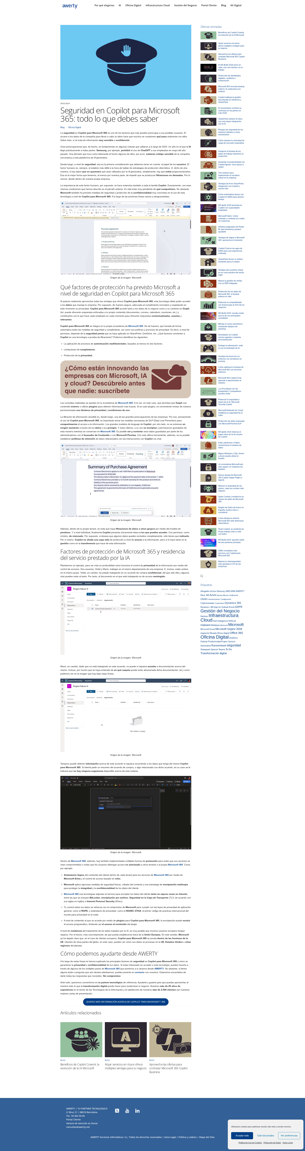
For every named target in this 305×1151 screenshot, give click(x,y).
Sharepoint (205, 649)
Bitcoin (225, 595)
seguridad (234, 645)
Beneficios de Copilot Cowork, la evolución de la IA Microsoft (79, 1066)
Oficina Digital (133, 5)
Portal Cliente (209, 5)
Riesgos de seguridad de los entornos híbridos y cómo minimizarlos (230, 132)
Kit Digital (235, 5)
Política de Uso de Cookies (250, 1143)
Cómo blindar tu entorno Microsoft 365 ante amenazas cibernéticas (231, 520)
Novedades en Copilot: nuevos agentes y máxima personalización (229, 337)
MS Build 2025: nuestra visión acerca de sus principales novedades (231, 315)
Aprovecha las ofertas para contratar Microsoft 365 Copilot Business (168, 1068)
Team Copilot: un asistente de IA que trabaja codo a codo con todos (231, 531)
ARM (232, 591)
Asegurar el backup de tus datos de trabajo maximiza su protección (231, 153)
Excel (231, 607)
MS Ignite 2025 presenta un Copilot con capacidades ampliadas (230, 207)
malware (205, 625)
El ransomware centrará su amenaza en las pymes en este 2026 (229, 110)
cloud (203, 598)
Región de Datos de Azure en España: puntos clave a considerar (231, 510)
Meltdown (215, 625)
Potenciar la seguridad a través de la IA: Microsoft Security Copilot (228, 402)
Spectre (214, 649)
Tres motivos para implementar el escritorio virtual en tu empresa (229, 175)
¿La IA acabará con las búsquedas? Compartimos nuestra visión (229, 391)
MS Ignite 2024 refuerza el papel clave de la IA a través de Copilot (230, 434)
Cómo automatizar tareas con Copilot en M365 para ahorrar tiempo (231, 196)
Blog (223, 5)
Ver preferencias (289, 1135)
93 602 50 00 (78, 1115)
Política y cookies (188, 1137)
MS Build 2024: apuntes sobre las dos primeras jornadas (231, 541)
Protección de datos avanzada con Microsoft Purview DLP (231, 422)
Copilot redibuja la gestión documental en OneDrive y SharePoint (229, 99)
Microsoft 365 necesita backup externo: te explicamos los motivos (231, 89)
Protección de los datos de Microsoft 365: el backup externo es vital (229, 294)
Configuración (225, 599)
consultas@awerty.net (78, 1126)
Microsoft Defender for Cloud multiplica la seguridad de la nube (230, 412)
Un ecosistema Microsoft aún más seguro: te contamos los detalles (230, 466)
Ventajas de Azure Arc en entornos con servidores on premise (230, 358)
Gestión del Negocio (185, 5)
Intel (215, 621)
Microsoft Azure (207, 629)
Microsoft (236, 625)
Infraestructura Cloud (158, 5)
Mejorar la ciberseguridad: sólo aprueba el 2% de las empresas (229, 563)
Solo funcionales (265, 1135)
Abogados (205, 591)
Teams (221, 649)
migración (204, 633)
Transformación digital (213, 653)
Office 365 (236, 632)
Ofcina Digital (223, 633)
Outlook (204, 642)
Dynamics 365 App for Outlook (214, 607)
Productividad (214, 642)
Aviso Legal (288, 1143)
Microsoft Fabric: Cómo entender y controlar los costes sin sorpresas (231, 218)
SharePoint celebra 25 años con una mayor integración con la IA (230, 121)
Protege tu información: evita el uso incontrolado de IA (230, 346)
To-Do (229, 649)
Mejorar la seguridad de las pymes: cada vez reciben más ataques (231, 488)
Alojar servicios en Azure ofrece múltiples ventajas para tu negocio (125, 1066)
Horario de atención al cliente (82, 1123)
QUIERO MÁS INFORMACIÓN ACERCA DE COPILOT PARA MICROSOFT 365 (125, 1002)
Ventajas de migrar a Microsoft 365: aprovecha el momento (231, 239)
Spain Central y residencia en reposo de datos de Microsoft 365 (231, 499)
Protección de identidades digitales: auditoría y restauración (229, 78)
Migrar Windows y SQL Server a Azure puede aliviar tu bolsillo (231, 456)
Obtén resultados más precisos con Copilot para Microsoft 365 (229, 553)
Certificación (233, 595)
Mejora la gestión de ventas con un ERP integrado (230, 282)
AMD (227, 591)
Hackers (204, 616)
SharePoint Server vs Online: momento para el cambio (230, 260)
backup (220, 595)
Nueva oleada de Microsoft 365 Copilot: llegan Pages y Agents (230, 477)
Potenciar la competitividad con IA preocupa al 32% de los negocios (231, 304)
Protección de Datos (272, 1143)
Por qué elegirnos (104, 5)
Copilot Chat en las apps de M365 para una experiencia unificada (230, 250)
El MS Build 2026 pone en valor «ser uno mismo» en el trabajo (230, 67)
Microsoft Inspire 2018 (228, 629)
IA (120, 5)
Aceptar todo (242, 1135)
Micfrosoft (224, 625)
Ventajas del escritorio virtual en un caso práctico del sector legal (231, 272)
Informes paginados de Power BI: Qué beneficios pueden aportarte (231, 229)
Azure (213, 595)
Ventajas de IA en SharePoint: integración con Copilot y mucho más (231, 186)
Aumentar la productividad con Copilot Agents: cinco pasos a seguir (231, 164)
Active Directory (217, 591)
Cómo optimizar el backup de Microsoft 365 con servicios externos (231, 369)
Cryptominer (219, 603)
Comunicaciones (213, 599)
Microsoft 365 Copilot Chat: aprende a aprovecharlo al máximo (230, 380)
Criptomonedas (207, 603)
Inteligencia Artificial (226, 621)
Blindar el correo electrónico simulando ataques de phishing (230, 326)
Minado (213, 633)
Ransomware (219, 645)
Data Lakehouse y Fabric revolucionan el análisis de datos (229, 445)
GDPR (238, 607)
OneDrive (233, 638)
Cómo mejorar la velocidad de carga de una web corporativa (231, 141)
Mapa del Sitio (206, 1137)
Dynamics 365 (233, 603)
